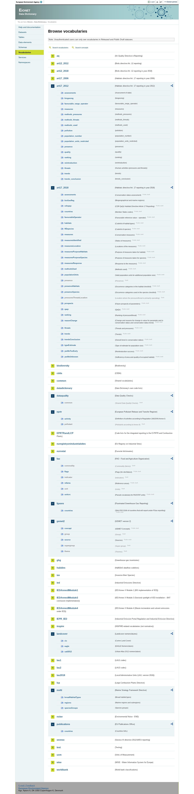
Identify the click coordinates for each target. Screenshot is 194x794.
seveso (60, 740)
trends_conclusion (72, 179)
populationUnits (71, 275)
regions (67, 703)
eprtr (59, 412)
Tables (21, 37)
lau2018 (61, 675)
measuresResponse (73, 263)
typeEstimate (70, 345)
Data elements (25, 42)
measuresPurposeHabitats (75, 252)
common (61, 381)
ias (58, 575)
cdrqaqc (68, 206)
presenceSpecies (71, 292)
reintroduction (70, 163)
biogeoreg (68, 98)
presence (68, 147)
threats (67, 168)
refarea (67, 483)
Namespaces (24, 62)
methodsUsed (70, 269)
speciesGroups (71, 708)
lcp (58, 683)
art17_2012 (62, 86)
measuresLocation (72, 246)
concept (67, 528)
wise (59, 762)
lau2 (59, 667)
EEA (30, 2)
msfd (59, 690)
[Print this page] (157, 2)
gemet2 (61, 521)
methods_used (70, 125)
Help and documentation (29, 27)
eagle (66, 646)
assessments (70, 93)
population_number (73, 136)
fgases (60, 503)
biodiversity (63, 365)
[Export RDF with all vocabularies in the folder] (172, 86)
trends (67, 173)
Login (152, 2)
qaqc (66, 309)
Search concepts (81, 48)
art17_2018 (62, 187)
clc (65, 641)
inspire (60, 626)
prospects (68, 303)
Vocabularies (24, 52)
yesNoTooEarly (71, 351)
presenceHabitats (72, 286)
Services (22, 57)
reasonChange (70, 321)
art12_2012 (62, 63)
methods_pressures (73, 114)
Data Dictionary (40, 22)
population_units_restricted (76, 141)
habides (61, 568)
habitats (67, 223)
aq (58, 56)
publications (63, 724)
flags (66, 472)
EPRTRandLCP (65, 433)
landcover (62, 634)
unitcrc (67, 494)
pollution (68, 131)
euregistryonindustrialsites (71, 444)
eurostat (61, 451)
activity (67, 419)
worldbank (62, 770)
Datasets (22, 32)
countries (68, 211)
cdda (59, 373)
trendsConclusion (72, 339)
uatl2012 (68, 652)
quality (67, 152)
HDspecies (69, 229)
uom (59, 755)
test (59, 747)
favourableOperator (72, 217)
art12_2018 (62, 71)
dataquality (63, 396)
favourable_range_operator (76, 104)
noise (60, 716)
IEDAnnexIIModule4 (67, 608)
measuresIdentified (72, 240)
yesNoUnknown (71, 357)
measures (68, 109)
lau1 (59, 660)
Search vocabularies (60, 48)
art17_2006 (62, 78)
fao (58, 459)
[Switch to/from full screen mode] (161, 2)
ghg (59, 560)
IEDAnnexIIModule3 (67, 597)
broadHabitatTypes (72, 697)
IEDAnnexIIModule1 (67, 590)
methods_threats (71, 120)
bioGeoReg (69, 200)
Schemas (22, 47)
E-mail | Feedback (26, 785)
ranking (67, 157)
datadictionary (64, 388)
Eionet (29, 22)
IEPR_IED (62, 619)
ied (58, 583)
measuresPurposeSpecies (75, 257)
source (67, 540)
